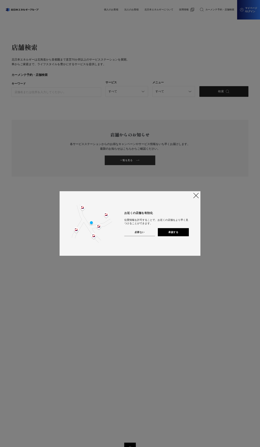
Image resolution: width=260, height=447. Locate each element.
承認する (173, 232)
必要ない (140, 232)
